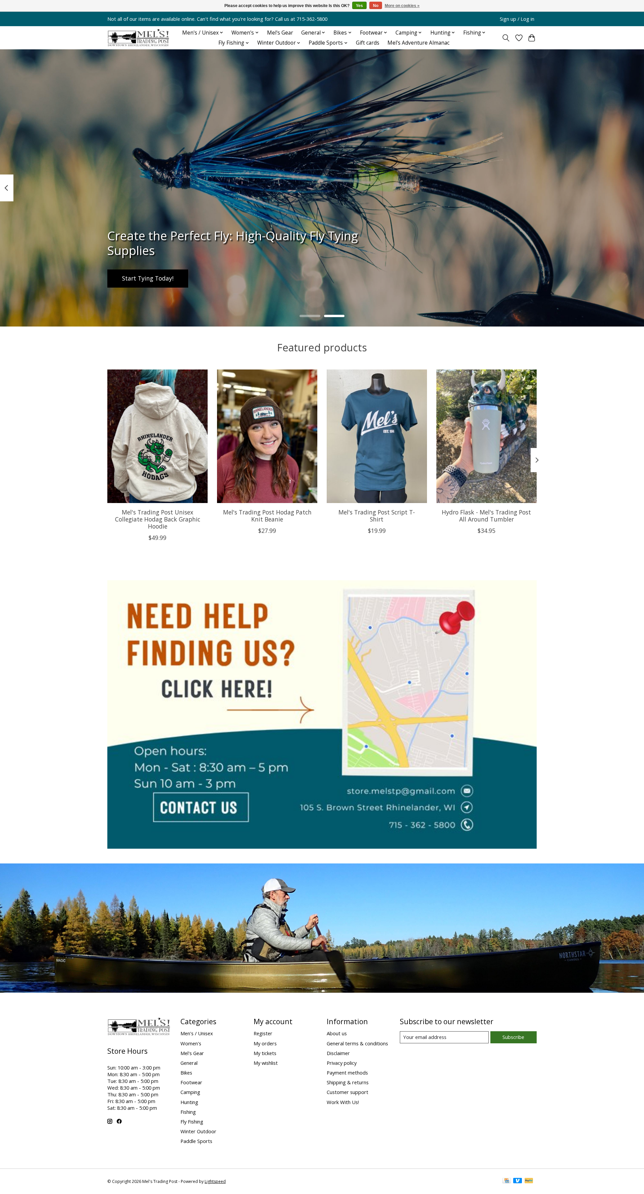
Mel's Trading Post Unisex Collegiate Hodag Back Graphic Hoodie (157, 519)
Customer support (347, 1092)
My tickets (265, 1053)
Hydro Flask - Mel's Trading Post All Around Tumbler (486, 515)
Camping (190, 1092)
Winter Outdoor (198, 1131)
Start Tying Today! (147, 279)
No (375, 5)
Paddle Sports (196, 1141)
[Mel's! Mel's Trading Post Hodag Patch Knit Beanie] (267, 436)
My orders (265, 1043)
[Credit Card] (506, 1181)
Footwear (191, 1082)
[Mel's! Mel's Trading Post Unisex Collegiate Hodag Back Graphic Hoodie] (157, 436)
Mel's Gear (280, 32)
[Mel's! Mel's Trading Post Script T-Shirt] (377, 436)
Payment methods (347, 1072)
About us (337, 1033)
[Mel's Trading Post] (138, 38)
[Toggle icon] (506, 38)
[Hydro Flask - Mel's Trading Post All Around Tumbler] (486, 436)
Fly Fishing (191, 1121)
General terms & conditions (357, 1043)
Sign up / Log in (517, 18)
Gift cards (367, 42)
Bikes (186, 1072)
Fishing (188, 1111)
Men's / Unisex (196, 1033)
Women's (190, 1043)
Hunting (189, 1102)
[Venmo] (517, 1181)
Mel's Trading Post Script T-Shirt (376, 515)
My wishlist (266, 1062)
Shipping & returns (348, 1082)
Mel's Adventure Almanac (418, 42)
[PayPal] (529, 1181)
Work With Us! (343, 1102)
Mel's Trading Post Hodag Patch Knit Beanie (267, 515)
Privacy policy (342, 1062)
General (189, 1062)
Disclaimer (338, 1053)
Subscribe (513, 1037)
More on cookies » (402, 5)
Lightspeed (215, 1181)
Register (263, 1033)
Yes (359, 5)
